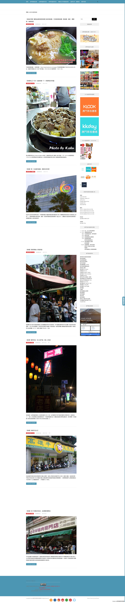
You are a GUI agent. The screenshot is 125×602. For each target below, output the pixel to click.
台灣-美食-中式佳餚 (30, 342)
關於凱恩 (83, 1)
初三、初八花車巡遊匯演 (90, 230)
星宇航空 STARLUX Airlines (85, 274)
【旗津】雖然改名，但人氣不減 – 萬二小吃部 (38, 340)
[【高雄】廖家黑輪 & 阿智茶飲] (51, 288)
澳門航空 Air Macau (84, 269)
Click (123, 301)
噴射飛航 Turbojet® (84, 284)
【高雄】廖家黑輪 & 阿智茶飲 (34, 249)
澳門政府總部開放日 (89, 240)
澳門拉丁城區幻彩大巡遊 (90, 246)
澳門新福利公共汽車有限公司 (86, 278)
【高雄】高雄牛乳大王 (32, 430)
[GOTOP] (74, 600)
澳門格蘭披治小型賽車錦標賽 (90, 249)
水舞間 (81, 289)
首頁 (27, 1)
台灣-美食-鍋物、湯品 (30, 83)
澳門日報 (82, 295)
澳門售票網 (82, 297)
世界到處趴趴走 (53, 1)
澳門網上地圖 (82, 267)
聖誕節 (86, 247)
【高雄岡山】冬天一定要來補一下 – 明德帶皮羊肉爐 (40, 81)
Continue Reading (31, 72)
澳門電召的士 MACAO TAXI (85, 283)
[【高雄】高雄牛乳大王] (51, 454)
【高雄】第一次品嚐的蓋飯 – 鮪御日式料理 (37, 169)
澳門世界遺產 (82, 263)
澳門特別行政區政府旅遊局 (85, 256)
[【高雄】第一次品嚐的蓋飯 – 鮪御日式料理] (51, 193)
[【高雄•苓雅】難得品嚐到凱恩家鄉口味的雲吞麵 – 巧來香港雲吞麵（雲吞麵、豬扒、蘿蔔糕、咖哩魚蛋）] (51, 45)
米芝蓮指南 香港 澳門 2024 (85, 300)
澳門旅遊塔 (82, 292)
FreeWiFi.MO (82, 301)
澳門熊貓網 (82, 294)
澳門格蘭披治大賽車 (89, 241)
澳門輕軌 (82, 287)
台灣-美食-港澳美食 (30, 24)
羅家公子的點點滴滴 (63, 1)
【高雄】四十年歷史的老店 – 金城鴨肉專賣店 (38, 511)
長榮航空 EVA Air (83, 270)
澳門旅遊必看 (33, 1)
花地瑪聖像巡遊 (88, 233)
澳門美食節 (87, 243)
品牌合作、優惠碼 (75, 1)
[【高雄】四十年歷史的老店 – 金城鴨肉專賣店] (51, 535)
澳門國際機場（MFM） (85, 264)
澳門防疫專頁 (82, 258)
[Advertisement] (51, 238)
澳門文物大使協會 (83, 261)
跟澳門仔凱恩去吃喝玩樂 (45, 589)
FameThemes (96, 598)
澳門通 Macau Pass (84, 281)
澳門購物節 (87, 244)
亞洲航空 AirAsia (83, 275)
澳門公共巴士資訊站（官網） (86, 277)
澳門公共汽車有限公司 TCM (85, 280)
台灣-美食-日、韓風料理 (31, 171)
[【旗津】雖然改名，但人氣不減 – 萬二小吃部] (51, 378)
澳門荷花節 (87, 235)
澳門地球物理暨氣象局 (84, 266)
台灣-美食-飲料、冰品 (30, 252)
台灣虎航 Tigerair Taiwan (85, 272)
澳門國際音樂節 (88, 238)
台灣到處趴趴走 (43, 1)
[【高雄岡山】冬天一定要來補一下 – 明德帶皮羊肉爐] (51, 119)
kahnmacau (37, 24)
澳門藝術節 (94, 233)
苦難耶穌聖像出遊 (88, 232)
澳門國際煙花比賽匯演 (89, 237)
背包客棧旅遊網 (83, 260)
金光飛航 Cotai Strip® (84, 286)
